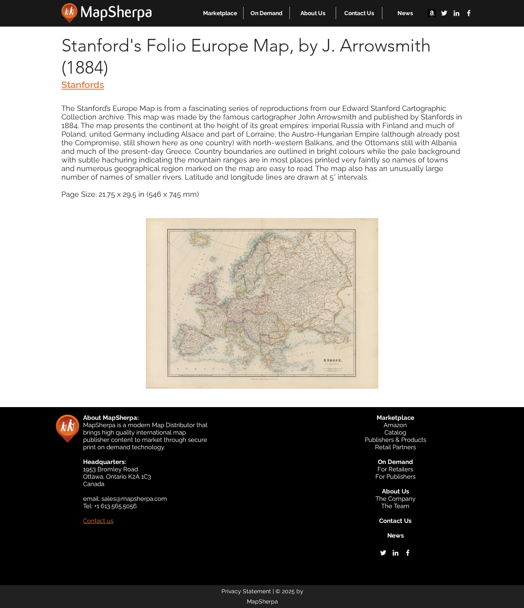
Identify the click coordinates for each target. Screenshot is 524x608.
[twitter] (444, 13)
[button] (220, 13)
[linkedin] (456, 13)
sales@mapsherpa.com (134, 498)
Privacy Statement (246, 591)
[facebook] (469, 13)
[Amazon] (432, 13)
